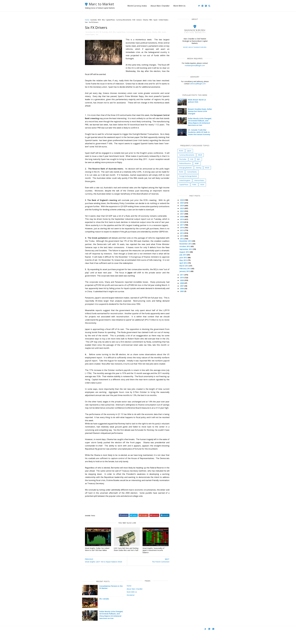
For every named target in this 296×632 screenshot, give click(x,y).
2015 (182, 230)
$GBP (197, 163)
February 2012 (185, 268)
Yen (86, 22)
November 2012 (185, 244)
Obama (145, 20)
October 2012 (185, 246)
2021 (182, 214)
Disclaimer (131, 595)
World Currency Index (137, 6)
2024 (182, 205)
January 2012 (184, 271)
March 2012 (184, 266)
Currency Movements (123, 20)
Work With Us (179, 6)
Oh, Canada (104, 599)
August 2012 (184, 252)
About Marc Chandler (160, 6)
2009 (182, 280)
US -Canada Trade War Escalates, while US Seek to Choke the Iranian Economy (199, 132)
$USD (181, 151)
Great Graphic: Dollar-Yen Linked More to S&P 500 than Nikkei (97, 549)
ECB (134, 20)
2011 (182, 275)
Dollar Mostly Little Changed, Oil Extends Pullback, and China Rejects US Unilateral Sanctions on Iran (200, 121)
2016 (182, 227)
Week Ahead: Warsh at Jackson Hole (197, 101)
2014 (182, 233)
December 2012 (185, 241)
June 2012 (183, 257)
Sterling (198, 168)
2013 (182, 236)
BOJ (103, 20)
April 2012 (183, 263)
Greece (139, 20)
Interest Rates (199, 180)
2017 (182, 225)
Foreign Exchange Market (188, 176)
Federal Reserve (185, 163)
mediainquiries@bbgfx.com (195, 65)
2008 (182, 283)
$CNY (202, 185)
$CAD (181, 172)
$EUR (200, 155)
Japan (189, 151)
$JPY (198, 159)
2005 (182, 291)
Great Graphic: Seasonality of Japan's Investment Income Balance (153, 550)
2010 (182, 277)
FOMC (194, 185)
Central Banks (192, 172)
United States (163, 20)
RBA (150, 20)
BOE (99, 20)
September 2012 (186, 249)
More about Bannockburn (194, 47)
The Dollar (182, 159)
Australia (93, 20)
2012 (182, 239)
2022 (182, 211)
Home (87, 20)
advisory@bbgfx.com (198, 84)
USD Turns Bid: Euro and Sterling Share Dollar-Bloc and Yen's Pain (126, 549)
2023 (182, 208)
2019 (182, 219)
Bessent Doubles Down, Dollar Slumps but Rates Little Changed (200, 111)
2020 (182, 216)
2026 (182, 200)
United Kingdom (184, 180)
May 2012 (183, 260)
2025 (182, 203)
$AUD (207, 168)
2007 (182, 286)
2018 (182, 222)
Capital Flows (110, 20)
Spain (155, 20)
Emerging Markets (185, 168)
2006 (182, 288)
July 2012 (183, 255)
